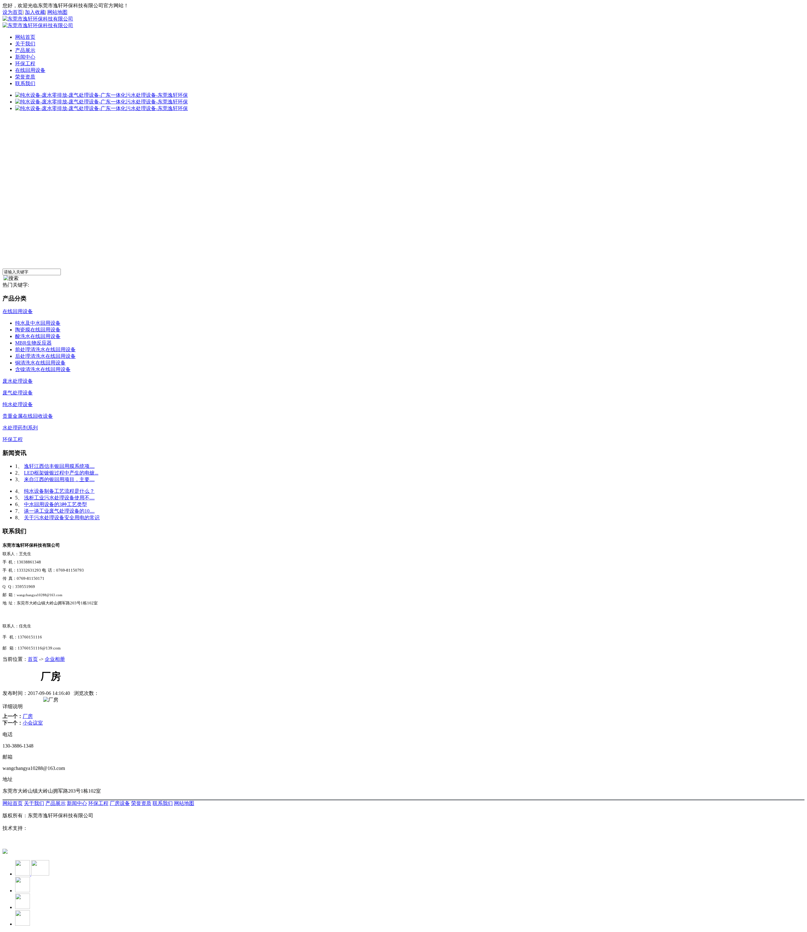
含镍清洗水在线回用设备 (43, 369)
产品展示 (25, 50)
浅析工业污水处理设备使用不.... (59, 497)
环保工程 (25, 63)
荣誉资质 (25, 76)
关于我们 (25, 43)
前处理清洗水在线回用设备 (45, 349)
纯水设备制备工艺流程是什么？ (59, 491)
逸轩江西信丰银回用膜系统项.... (59, 466)
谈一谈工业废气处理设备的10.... (59, 511)
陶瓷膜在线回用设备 (38, 329)
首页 (33, 659)
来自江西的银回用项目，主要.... (59, 479)
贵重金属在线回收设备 (28, 416)
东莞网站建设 (43, 828)
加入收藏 (35, 12)
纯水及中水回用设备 (38, 323)
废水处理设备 (18, 381)
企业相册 (55, 659)
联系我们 (25, 83)
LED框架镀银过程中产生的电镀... (61, 472)
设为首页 (13, 12)
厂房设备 (120, 803)
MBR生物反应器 (33, 343)
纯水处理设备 (18, 404)
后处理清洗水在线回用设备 (45, 356)
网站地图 (57, 12)
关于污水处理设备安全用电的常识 (62, 517)
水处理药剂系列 (20, 427)
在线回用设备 (30, 70)
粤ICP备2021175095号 (27, 840)
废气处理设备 (18, 392)
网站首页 (25, 37)
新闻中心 (25, 57)
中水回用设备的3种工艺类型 (55, 504)
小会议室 (33, 722)
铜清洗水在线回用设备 (40, 362)
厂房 (28, 716)
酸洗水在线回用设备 (38, 336)
